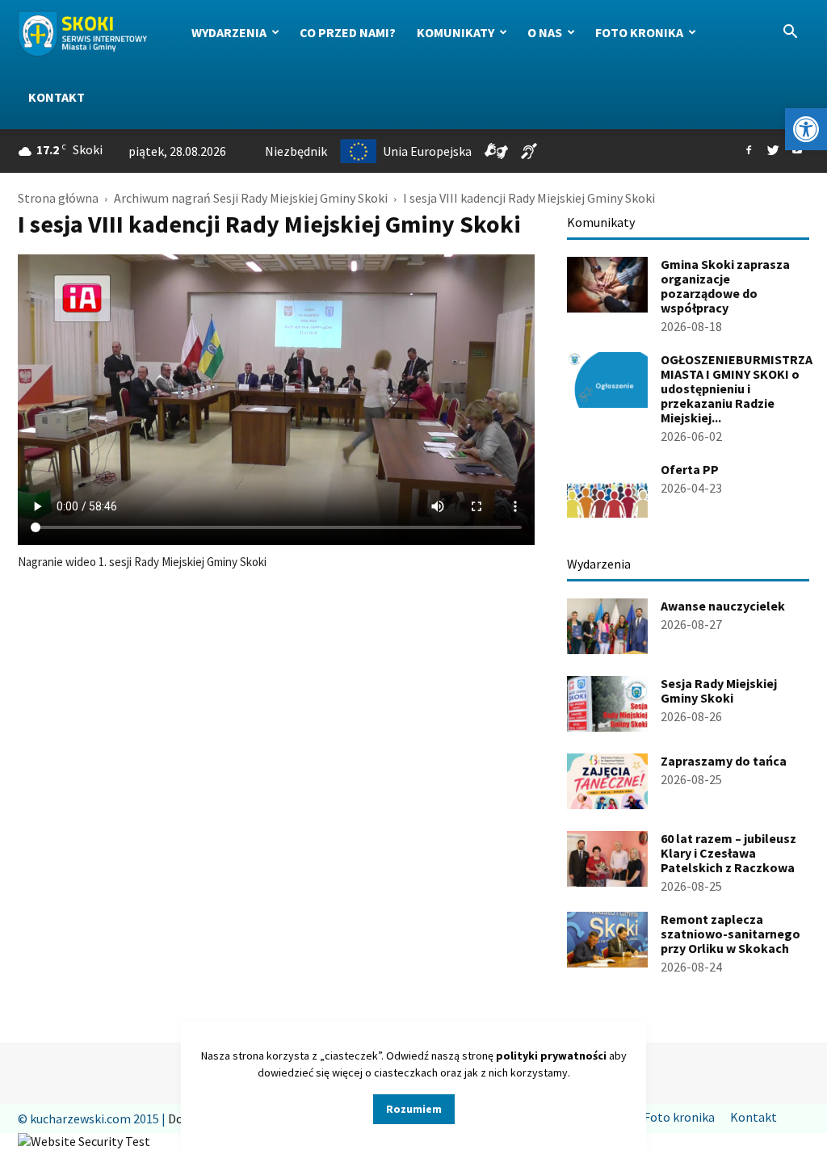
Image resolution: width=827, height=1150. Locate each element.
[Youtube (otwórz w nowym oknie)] (797, 151)
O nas (544, 32)
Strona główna (58, 198)
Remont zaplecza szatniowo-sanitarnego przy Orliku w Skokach (730, 933)
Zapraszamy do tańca (724, 761)
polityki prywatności (551, 1055)
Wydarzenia (229, 32)
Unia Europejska (427, 151)
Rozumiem (414, 1109)
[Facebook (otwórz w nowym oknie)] (749, 151)
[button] (806, 129)
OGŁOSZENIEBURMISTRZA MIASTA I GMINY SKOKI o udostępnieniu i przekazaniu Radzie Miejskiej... (736, 388)
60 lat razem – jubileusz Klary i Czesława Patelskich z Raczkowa (728, 852)
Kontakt (56, 97)
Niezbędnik (296, 151)
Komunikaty (455, 32)
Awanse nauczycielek (723, 606)
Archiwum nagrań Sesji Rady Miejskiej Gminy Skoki (251, 198)
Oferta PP (690, 469)
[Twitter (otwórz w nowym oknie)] (773, 151)
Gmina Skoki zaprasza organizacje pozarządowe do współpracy (725, 286)
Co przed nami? (348, 32)
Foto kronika (639, 32)
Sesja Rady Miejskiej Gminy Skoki (719, 690)
